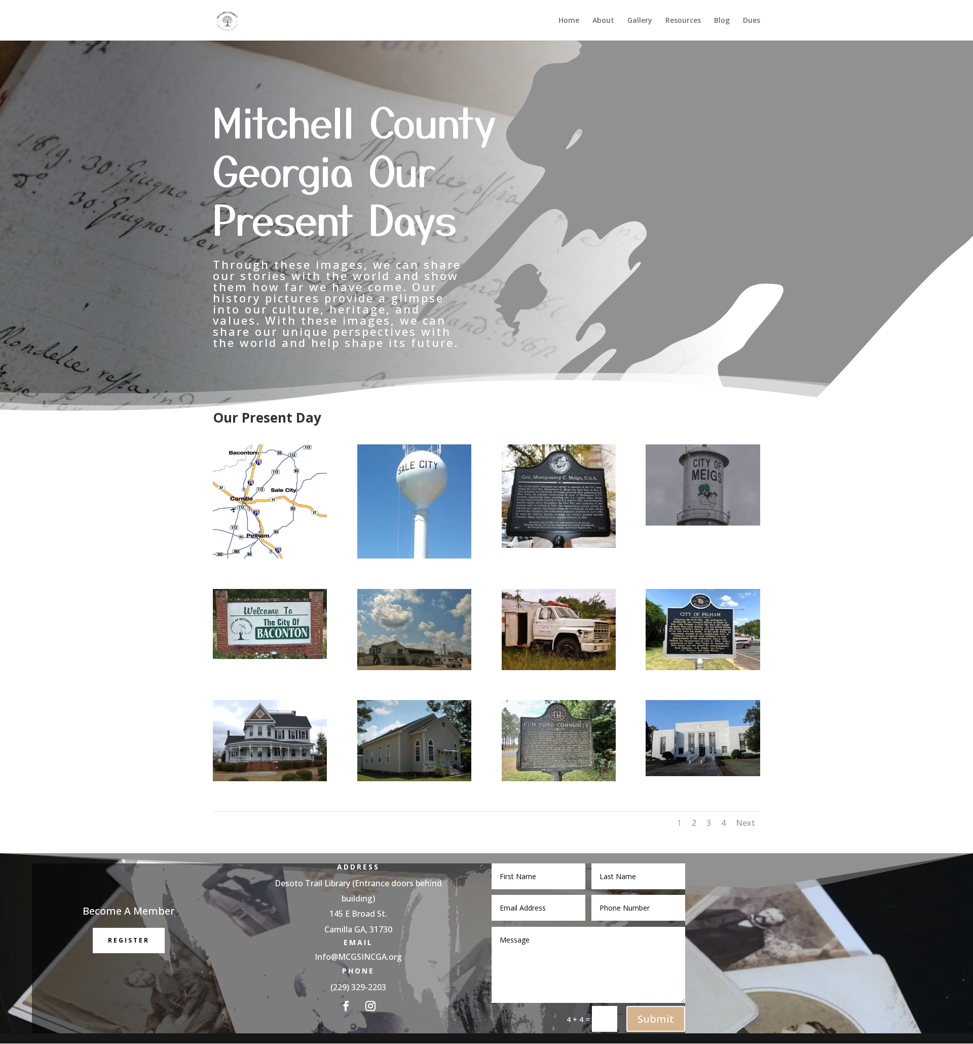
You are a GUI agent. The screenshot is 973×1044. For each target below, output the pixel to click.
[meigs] (703, 523)
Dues (751, 21)
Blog (722, 21)
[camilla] (703, 773)
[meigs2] (559, 545)
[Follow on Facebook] (346, 1006)
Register (128, 940)
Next (745, 822)
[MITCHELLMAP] (270, 556)
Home (568, 21)
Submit (656, 1019)
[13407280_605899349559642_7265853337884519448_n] (414, 556)
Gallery (639, 21)
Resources (683, 21)
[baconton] (270, 656)
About (603, 21)
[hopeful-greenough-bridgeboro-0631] (559, 667)
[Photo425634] (559, 778)
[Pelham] (703, 667)
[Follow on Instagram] (370, 1006)
